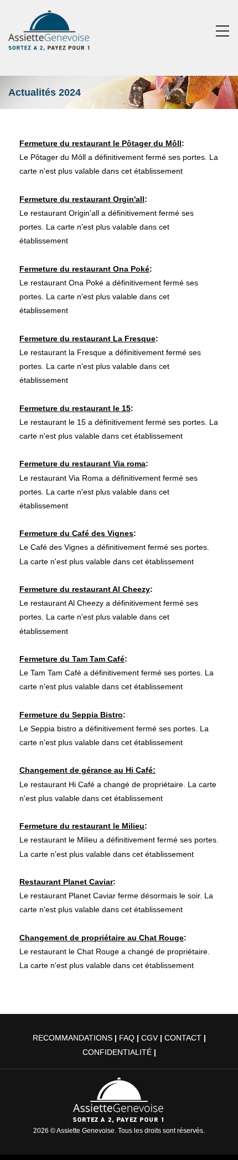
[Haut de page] (214, 1136)
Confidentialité (117, 1052)
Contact (182, 1037)
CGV (149, 1037)
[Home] (49, 28)
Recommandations (72, 1037)
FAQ (126, 1037)
